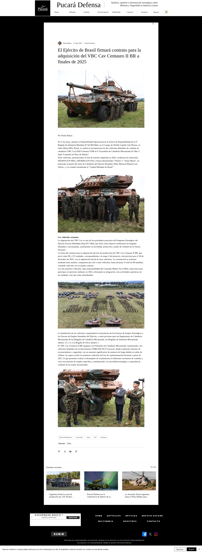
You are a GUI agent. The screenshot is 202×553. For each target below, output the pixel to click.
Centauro (104, 437)
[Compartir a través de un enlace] (76, 451)
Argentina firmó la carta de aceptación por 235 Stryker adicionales (60, 495)
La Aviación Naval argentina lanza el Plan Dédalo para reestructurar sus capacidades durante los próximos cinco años (138, 495)
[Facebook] (144, 534)
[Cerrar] (199, 549)
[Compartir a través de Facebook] (59, 451)
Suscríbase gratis (48, 515)
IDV (95, 437)
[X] (150, 534)
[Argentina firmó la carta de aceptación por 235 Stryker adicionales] (63, 480)
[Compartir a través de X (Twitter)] (65, 451)
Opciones (179, 549)
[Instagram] (156, 534)
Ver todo (153, 467)
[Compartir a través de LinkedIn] (70, 451)
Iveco (88, 437)
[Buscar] (166, 11)
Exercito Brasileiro (65, 437)
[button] (74, 12)
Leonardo (79, 437)
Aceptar (191, 549)
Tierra (69, 443)
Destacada (61, 443)
